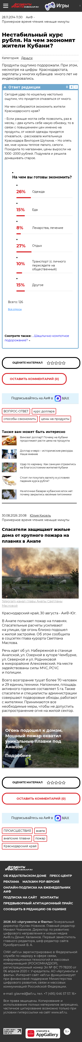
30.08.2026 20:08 (14, 515)
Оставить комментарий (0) (34, 379)
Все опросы (15, 309)
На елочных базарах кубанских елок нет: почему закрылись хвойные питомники (46, 492)
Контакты (49, 897)
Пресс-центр (61, 876)
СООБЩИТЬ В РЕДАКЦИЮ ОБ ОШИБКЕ (34, 909)
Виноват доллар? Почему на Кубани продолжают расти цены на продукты (45, 439)
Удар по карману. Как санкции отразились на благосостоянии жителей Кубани (48, 466)
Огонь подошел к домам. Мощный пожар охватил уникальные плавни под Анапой (33, 738)
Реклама (11, 882)
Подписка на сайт (20, 897)
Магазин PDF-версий (41, 882)
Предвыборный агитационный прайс (38, 903)
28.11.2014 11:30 (12, 17)
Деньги (27, 58)
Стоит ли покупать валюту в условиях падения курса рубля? (45, 479)
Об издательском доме (24, 876)
